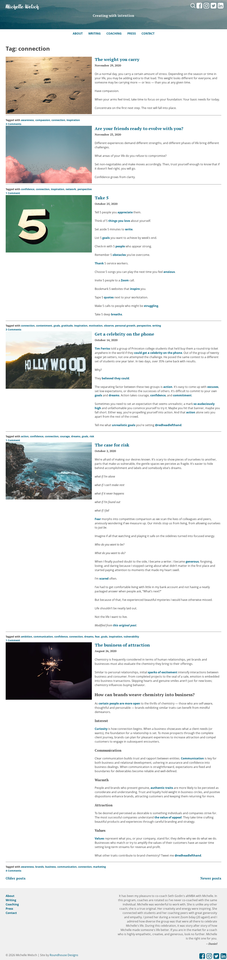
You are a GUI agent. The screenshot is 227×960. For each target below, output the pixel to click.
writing (156, 325)
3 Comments (13, 124)
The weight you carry (117, 59)
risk (92, 436)
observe (109, 325)
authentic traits (162, 788)
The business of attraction (122, 645)
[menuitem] (199, 9)
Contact (148, 33)
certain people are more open (119, 703)
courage (65, 436)
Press (131, 33)
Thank (99, 263)
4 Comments (13, 870)
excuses (212, 387)
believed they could (115, 378)
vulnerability (131, 636)
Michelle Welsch (22, 7)
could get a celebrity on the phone (158, 353)
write (128, 229)
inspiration (73, 120)
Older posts (16, 878)
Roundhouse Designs (64, 955)
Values (99, 838)
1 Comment (13, 193)
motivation (96, 325)
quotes (109, 297)
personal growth (125, 325)
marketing (99, 866)
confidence (27, 189)
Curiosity (101, 729)
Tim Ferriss (102, 348)
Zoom (125, 280)
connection (58, 120)
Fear (98, 519)
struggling (151, 306)
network (71, 189)
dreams (114, 395)
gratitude (67, 325)
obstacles (119, 255)
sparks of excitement (162, 672)
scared (104, 578)
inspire (135, 289)
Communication (192, 758)
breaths (116, 314)
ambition (26, 636)
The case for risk (112, 445)
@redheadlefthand (168, 425)
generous (192, 561)
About (78, 33)
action (167, 387)
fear (97, 636)
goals (106, 238)
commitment (182, 395)
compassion (42, 120)
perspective (84, 189)
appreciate (125, 212)
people (120, 246)
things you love (119, 221)
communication (43, 636)
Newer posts (210, 878)
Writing (94, 33)
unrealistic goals (123, 425)
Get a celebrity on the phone (124, 334)
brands (39, 866)
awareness (27, 120)
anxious (169, 272)
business (50, 866)
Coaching (114, 33)
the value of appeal (168, 817)
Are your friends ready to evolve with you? (139, 128)
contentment (44, 325)
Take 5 (102, 198)
